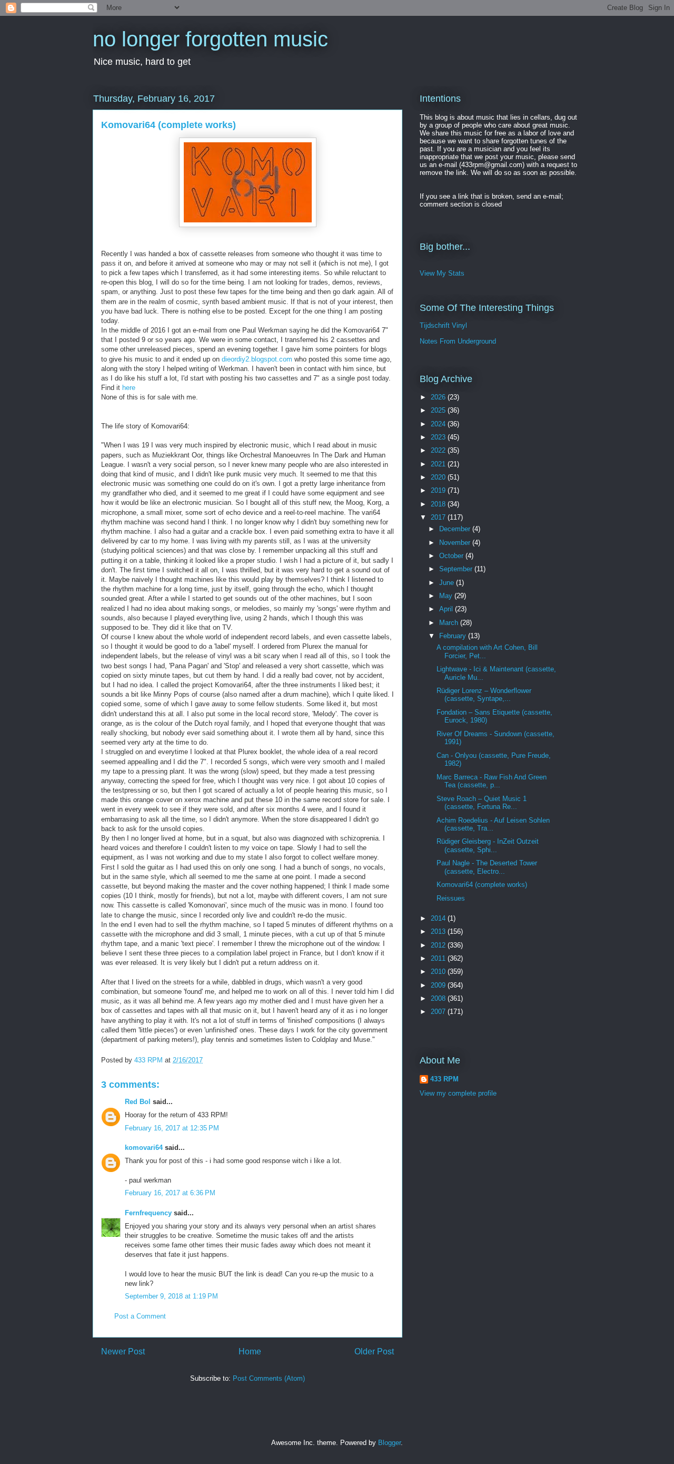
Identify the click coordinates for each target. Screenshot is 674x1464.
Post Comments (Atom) (269, 1378)
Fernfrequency (148, 1213)
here (128, 388)
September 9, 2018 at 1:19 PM (171, 1296)
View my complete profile (458, 1093)
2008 (439, 998)
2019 (439, 490)
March (449, 623)
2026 (439, 397)
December (455, 529)
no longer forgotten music (210, 39)
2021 (439, 464)
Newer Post (123, 1351)
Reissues (451, 898)
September (456, 569)
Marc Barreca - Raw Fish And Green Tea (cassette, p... (492, 781)
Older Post (374, 1351)
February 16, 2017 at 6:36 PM (170, 1193)
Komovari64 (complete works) (482, 885)
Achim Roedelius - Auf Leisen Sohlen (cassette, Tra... (493, 824)
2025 (439, 410)
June (447, 583)
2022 (439, 450)
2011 (439, 958)
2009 (439, 985)
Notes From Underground (458, 341)
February (453, 636)
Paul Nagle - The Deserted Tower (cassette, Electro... (487, 867)
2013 (439, 931)
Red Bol (138, 1102)
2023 (439, 437)
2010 (439, 971)
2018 (439, 504)
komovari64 (144, 1147)
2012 (439, 945)
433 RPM (444, 1079)
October (452, 556)
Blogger (389, 1443)
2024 (439, 424)
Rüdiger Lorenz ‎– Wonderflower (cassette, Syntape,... (484, 695)
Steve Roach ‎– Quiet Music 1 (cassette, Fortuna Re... (482, 803)
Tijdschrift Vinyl (443, 325)
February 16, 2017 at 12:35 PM (172, 1128)
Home (250, 1351)
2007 (439, 1012)
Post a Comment (140, 1316)
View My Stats (442, 273)
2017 (439, 517)
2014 (439, 918)
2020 (439, 477)
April (447, 609)
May (446, 596)
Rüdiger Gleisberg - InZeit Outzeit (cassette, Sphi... (488, 845)
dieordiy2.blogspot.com (257, 359)
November (455, 542)
